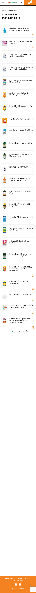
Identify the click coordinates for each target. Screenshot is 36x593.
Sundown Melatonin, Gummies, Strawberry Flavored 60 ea (19, 94)
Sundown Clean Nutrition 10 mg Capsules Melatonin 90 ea (19, 179)
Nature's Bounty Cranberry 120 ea (20, 143)
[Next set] (27, 331)
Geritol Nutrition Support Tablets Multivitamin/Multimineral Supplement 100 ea (20, 320)
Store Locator (18, 578)
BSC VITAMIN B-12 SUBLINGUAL (20, 295)
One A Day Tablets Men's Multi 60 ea (21, 217)
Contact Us (27, 578)
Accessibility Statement (26, 591)
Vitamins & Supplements (14, 10)
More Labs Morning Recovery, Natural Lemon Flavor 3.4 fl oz (19, 29)
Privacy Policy (7, 591)
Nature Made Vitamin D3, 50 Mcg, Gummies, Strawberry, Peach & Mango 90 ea (20, 268)
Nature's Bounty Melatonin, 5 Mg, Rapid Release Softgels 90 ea (20, 255)
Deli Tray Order (18, 580)
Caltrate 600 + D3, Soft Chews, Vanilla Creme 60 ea (19, 242)
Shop (3, 10)
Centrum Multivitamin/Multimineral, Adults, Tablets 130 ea (21, 306)
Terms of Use (15, 591)
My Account (9, 578)
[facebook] (16, 585)
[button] (33, 35)
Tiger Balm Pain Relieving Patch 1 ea (21, 119)
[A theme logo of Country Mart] (12, 2)
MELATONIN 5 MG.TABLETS (18, 167)
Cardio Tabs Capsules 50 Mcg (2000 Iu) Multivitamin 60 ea (21, 55)
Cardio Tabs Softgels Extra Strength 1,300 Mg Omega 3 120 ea (21, 68)
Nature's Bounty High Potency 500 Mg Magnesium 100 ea (20, 155)
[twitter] (20, 585)
